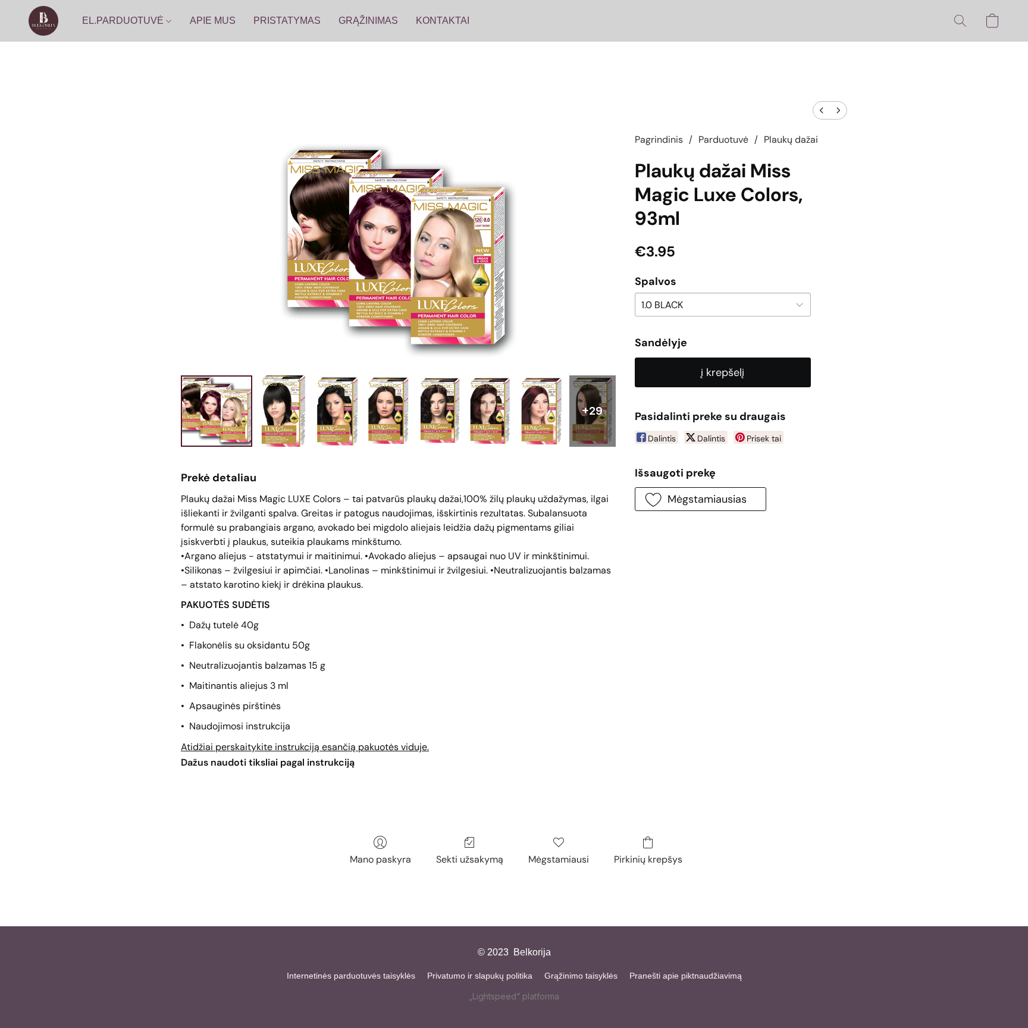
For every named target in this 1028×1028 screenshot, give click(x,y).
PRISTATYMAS (287, 20)
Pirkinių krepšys (648, 859)
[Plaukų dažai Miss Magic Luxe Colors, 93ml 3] (388, 411)
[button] (43, 21)
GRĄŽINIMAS (368, 20)
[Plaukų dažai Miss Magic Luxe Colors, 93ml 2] (338, 411)
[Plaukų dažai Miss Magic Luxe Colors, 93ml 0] (216, 411)
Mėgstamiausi (558, 859)
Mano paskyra (380, 859)
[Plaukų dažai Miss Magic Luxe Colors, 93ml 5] (491, 411)
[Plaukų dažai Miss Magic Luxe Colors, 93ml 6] (541, 411)
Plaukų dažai (791, 139)
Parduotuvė (723, 139)
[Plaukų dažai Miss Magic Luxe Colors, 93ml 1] (283, 411)
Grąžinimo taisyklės (581, 975)
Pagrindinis (659, 139)
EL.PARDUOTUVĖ (124, 20)
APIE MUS (213, 20)
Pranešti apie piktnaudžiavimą (685, 975)
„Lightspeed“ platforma (514, 996)
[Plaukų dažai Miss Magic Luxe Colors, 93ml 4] (439, 411)
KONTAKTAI (442, 20)
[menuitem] (821, 110)
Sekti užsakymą (469, 859)
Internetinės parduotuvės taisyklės (351, 975)
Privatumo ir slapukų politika (479, 975)
